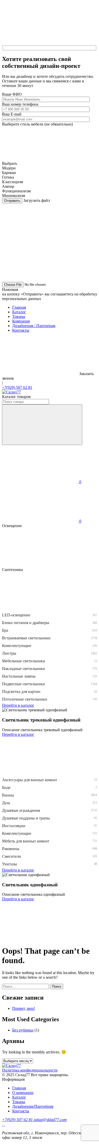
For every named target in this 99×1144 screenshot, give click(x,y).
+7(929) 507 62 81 (17, 387)
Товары (18, 316)
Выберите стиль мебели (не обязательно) (37, 124)
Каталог (19, 312)
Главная (19, 307)
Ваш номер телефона (20, 104)
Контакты (20, 330)
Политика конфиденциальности (30, 1070)
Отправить (12, 201)
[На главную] (11, 392)
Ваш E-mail (11, 114)
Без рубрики (23, 1030)
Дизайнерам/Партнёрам (32, 1106)
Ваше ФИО (12, 94)
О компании (23, 1092)
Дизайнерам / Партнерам (33, 326)
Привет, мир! (23, 1008)
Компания (21, 321)
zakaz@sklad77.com (50, 1119)
